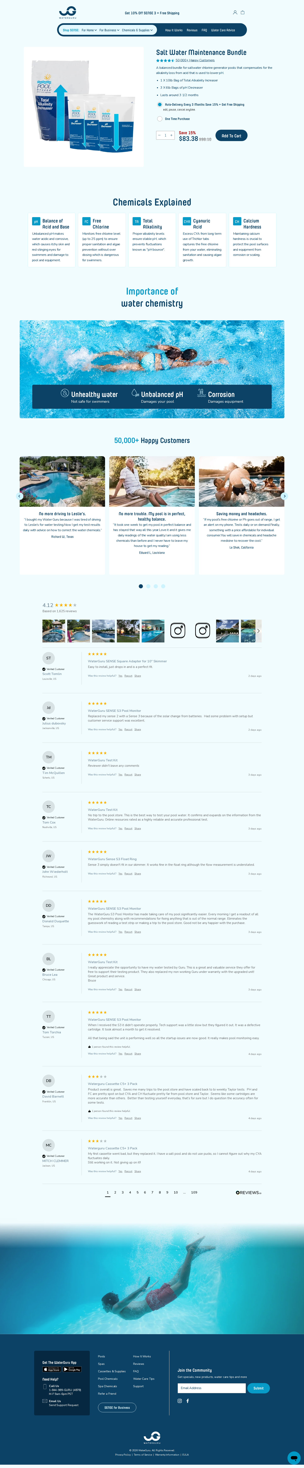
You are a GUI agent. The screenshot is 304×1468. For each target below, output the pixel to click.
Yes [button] (120, 675)
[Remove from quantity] (159, 135)
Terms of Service (143, 1454)
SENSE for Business (117, 1407)
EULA (185, 1454)
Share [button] (137, 675)
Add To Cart (231, 135)
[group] (64, 605)
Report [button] (128, 675)
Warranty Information (167, 1454)
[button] (141, 586)
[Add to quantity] (172, 135)
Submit (259, 1388)
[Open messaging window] (294, 1458)
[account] (235, 12)
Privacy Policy (122, 1454)
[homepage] (81, 12)
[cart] (242, 12)
